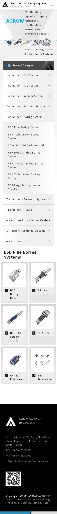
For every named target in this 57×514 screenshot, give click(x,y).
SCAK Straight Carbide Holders (28, 145)
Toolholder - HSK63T (20, 210)
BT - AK (43, 290)
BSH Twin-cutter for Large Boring (25, 176)
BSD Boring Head (14, 294)
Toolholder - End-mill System (25, 106)
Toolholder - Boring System (37, 49)
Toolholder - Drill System (23, 75)
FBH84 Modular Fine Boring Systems (26, 165)
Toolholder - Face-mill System (26, 199)
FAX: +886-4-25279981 (19, 455)
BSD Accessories (45, 377)
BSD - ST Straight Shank (16, 336)
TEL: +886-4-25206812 (19, 450)
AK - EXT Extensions (17, 377)
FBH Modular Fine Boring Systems (24, 154)
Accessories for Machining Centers (28, 220)
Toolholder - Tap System (22, 85)
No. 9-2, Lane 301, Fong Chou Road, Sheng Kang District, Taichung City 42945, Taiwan (28, 440)
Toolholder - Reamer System (25, 96)
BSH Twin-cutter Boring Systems (23, 136)
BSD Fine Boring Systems (38, 53)
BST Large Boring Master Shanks (24, 187)
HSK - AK (43, 333)
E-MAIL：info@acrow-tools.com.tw (27, 461)
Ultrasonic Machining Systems (25, 230)
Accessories (13, 241)
